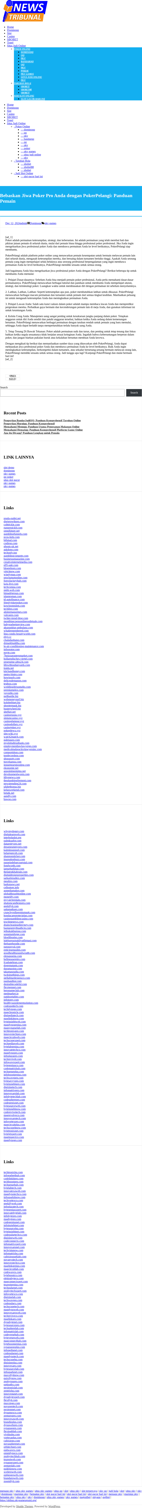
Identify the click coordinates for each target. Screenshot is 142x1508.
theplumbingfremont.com (17, 780)
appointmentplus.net (15, 771)
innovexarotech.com (15, 1118)
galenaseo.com (12, 739)
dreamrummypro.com (15, 846)
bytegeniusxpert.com (15, 1209)
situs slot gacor (12, 480)
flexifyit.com (10, 1400)
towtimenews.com (14, 921)
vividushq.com (12, 1434)
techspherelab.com (14, 1328)
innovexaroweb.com (15, 1312)
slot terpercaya (89, 1490)
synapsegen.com (13, 1428)
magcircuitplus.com (14, 1124)
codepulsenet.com (13, 1353)
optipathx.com (11, 1384)
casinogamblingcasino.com (18, 918)
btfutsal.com (10, 540)
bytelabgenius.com (14, 1046)
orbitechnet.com (12, 1446)
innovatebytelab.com (15, 1212)
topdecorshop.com (14, 755)
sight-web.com (12, 590)
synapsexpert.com (13, 1462)
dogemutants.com (13, 965)
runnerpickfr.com (13, 527)
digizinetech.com (13, 1087)
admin (23, 223)
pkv (23, 58)
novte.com (9, 652)
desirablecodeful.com (15, 984)
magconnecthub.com (15, 1340)
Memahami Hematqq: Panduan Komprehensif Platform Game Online (43, 429)
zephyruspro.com (13, 1381)
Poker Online (22, 49)
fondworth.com (12, 865)
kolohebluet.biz (12, 702)
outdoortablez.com (14, 996)
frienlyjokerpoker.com (16, 602)
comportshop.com (13, 752)
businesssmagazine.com (17, 558)
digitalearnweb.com (14, 834)
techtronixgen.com (14, 1030)
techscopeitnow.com (15, 1127)
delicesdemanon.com (15, 680)
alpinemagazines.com (15, 611)
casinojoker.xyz (12, 727)
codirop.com (10, 543)
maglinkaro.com (12, 1318)
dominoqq (27, 52)
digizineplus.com (13, 1362)
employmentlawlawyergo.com (20, 746)
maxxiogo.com (12, 1403)
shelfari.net (10, 711)
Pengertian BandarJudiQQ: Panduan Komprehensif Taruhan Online (42, 420)
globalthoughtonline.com (17, 893)
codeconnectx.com (14, 1240)
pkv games (27, 74)
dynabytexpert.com (14, 1396)
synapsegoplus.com (14, 1347)
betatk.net (9, 792)
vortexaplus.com (13, 1437)
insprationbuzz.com (14, 859)
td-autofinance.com (14, 599)
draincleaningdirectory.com (18, 924)
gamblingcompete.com (16, 555)
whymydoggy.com (14, 831)
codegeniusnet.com (14, 1222)
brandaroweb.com (13, 1478)
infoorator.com (12, 649)
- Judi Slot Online (23, 173)
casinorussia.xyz (12, 714)
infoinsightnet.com (14, 1225)
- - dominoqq (28, 129)
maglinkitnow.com (14, 1018)
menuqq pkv (7, 1490)
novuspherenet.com (14, 1443)
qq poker (8, 476)
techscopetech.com (14, 1306)
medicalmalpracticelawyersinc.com (23, 749)
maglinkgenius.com (14, 1265)
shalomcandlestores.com (17, 903)
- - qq (24, 132)
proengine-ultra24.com (16, 661)
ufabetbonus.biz (12, 786)
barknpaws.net (12, 884)
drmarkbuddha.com (14, 643)
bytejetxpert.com (13, 1133)
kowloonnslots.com (14, 605)
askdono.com (11, 549)
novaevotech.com (13, 1259)
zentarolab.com (12, 1465)
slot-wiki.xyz (11, 733)
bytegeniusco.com (13, 1065)
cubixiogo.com (12, 1440)
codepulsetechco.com (15, 1234)
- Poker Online (22, 126)
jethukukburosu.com (15, 931)
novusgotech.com (13, 1406)
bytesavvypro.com (14, 1080)
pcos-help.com (12, 537)
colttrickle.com (12, 524)
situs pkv (75, 1490)
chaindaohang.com (14, 640)
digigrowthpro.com (14, 521)
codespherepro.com (14, 1099)
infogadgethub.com (14, 1175)
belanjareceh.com (13, 853)
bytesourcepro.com (14, 1325)
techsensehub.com (14, 1184)
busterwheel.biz (12, 708)
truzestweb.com (12, 1459)
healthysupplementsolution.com (21, 1002)
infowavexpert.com (14, 1062)
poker (24, 71)
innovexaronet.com (14, 1247)
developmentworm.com (16, 774)
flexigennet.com (12, 987)
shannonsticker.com (14, 856)
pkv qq (103, 1490)
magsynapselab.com (15, 1027)
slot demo (9, 467)
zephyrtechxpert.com (15, 1290)
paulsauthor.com (12, 981)
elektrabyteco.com (14, 1278)
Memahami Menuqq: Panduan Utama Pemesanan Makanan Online (41, 426)
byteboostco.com (13, 1275)
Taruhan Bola (22, 83)
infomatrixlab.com (14, 1331)
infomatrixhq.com (13, 1253)
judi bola (113, 1490)
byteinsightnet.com (14, 1231)
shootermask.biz (12, 705)
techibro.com (11, 608)
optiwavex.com (12, 1450)
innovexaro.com (12, 1365)
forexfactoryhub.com (15, 580)
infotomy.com (11, 999)
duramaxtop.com (13, 968)
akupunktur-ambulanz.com (18, 627)
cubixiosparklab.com (15, 1256)
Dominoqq (36, 223)
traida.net (9, 668)
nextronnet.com (12, 1409)
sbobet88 (26, 89)
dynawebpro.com (13, 1425)
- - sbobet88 (27, 167)
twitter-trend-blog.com (16, 618)
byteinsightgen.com (14, 1084)
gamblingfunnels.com (15, 533)
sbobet (25, 86)
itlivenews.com (12, 777)
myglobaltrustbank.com (16, 743)
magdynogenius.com (15, 1024)
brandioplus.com (13, 1421)
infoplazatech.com (14, 1206)
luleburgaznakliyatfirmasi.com (20, 940)
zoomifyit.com (11, 1481)
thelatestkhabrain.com (15, 871)
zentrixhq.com (11, 1390)
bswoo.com (10, 799)
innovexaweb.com (14, 1418)
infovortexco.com (13, 1293)
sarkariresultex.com (14, 878)
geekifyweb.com (13, 1203)
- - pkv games (28, 151)
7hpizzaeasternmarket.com (18, 655)
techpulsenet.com (13, 1287)
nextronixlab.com (13, 1387)
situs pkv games (24, 1490)
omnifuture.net (12, 530)
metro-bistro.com (13, 674)
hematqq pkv (37, 1494)
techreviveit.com (13, 1059)
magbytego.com (12, 1219)
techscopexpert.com (14, 1040)
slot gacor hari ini (33, 99)
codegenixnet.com (14, 1102)
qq (22, 55)
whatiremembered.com (16, 630)
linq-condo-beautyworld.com (19, 633)
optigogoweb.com (13, 1474)
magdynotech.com (14, 1356)
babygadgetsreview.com (17, 624)
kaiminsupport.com (14, 849)
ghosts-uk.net (11, 546)
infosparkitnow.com (14, 1197)
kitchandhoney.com (14, 671)
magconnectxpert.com (16, 1281)
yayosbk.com (11, 693)
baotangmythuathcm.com (17, 928)
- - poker (25, 148)
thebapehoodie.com (14, 943)
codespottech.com (13, 1006)
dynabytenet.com (13, 1322)
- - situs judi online (31, 154)
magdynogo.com (13, 1140)
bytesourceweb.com (14, 1105)
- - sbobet (26, 163)
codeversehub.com (14, 1334)
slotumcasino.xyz (13, 718)
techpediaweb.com (14, 1043)
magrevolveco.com (14, 1115)
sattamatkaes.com (13, 909)
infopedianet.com (13, 1350)
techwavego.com (13, 1300)
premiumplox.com (14, 689)
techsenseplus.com (14, 1071)
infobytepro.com (13, 1215)
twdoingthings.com (14, 974)
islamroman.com (13, 596)
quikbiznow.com (13, 1468)
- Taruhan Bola (22, 160)
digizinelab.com (12, 1297)
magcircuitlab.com (14, 1269)
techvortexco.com (13, 1200)
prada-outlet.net (12, 518)
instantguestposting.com (17, 764)
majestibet (85, 1497)
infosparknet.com (13, 1372)
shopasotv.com (12, 758)
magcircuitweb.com (14, 1037)
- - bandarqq (27, 138)
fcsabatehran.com (13, 962)
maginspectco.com (14, 1137)
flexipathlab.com (13, 1431)
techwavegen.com (13, 1077)
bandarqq (27, 61)
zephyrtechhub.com (14, 1456)
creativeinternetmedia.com (18, 562)
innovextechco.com (14, 1262)
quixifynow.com (12, 1378)
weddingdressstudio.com (17, 686)
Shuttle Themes (24, 1506)
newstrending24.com (15, 783)
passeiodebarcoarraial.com (18, 862)
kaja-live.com (11, 583)
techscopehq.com (13, 1359)
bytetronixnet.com (13, 1130)
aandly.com (10, 796)
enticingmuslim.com (15, 949)
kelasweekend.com (14, 789)
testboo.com (10, 683)
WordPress (54, 1506)
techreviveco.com (13, 1315)
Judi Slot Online (24, 96)
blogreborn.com (12, 568)
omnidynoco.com (13, 1453)
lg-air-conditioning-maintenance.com (24, 646)
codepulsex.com (12, 1303)
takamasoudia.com (14, 971)
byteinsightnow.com (15, 1109)
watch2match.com (14, 736)
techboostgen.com (13, 1181)
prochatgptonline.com (15, 577)
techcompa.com (12, 586)
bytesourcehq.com (14, 1228)
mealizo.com (10, 881)
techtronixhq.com (13, 1172)
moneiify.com (11, 896)
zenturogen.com (12, 1415)
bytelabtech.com (12, 1187)
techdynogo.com (13, 1009)
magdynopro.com (13, 1052)
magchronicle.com (14, 1012)
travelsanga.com (12, 761)
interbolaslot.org (12, 837)
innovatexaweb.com (15, 1191)
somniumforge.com (14, 934)
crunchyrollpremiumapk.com (19, 912)
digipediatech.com (14, 1015)
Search (4, 387)
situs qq (58, 1490)
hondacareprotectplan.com (18, 915)
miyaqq (96, 1497)
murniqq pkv (21, 1494)
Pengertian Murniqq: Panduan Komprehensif (29, 423)
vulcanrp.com (11, 615)
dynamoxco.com (13, 1412)
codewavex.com (12, 1272)
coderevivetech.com (14, 1112)
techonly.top (10, 552)
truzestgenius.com (13, 1284)
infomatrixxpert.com (15, 1244)
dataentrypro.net (12, 843)
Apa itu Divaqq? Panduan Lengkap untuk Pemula (32, 433)
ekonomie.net (11, 767)
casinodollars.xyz (13, 724)
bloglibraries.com (13, 937)
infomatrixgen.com (14, 1090)
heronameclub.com (14, 990)
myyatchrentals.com (14, 899)
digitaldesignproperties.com (19, 874)
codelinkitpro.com (13, 1178)
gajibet (106, 1497)
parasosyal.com (12, 946)
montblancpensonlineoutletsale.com (23, 621)
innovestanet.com (13, 1393)
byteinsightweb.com (15, 1021)
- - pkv (24, 135)
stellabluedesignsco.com (17, 977)
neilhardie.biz (11, 696)
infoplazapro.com (13, 1055)
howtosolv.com (12, 677)
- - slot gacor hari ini (32, 176)
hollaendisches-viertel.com (18, 658)
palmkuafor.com (12, 840)
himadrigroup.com (14, 593)
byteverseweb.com (14, 1337)
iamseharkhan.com (14, 868)
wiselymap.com (12, 574)
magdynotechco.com (15, 1194)
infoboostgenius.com (15, 1074)
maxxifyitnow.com (14, 1375)
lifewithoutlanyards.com (17, 664)
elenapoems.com (13, 956)
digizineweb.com (13, 1237)
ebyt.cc (7, 636)
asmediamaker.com (14, 890)
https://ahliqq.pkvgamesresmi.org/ (18, 1500)
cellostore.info (11, 887)
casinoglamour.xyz (14, 721)
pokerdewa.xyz (12, 730)
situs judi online (31, 77)
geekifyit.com (11, 906)
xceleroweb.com (13, 1471)
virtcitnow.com (12, 571)
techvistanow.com (13, 1250)
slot (66, 1490)
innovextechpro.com (15, 1034)
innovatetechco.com (14, 1049)
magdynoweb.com (14, 1309)
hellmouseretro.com (14, 959)
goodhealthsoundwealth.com (19, 952)
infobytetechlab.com (15, 1096)
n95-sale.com (11, 565)
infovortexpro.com (14, 1121)
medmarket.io (11, 993)
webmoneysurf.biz (14, 699)
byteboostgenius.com (15, 1343)
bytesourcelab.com (14, 1368)
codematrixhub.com (14, 1068)
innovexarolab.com (14, 1093)
